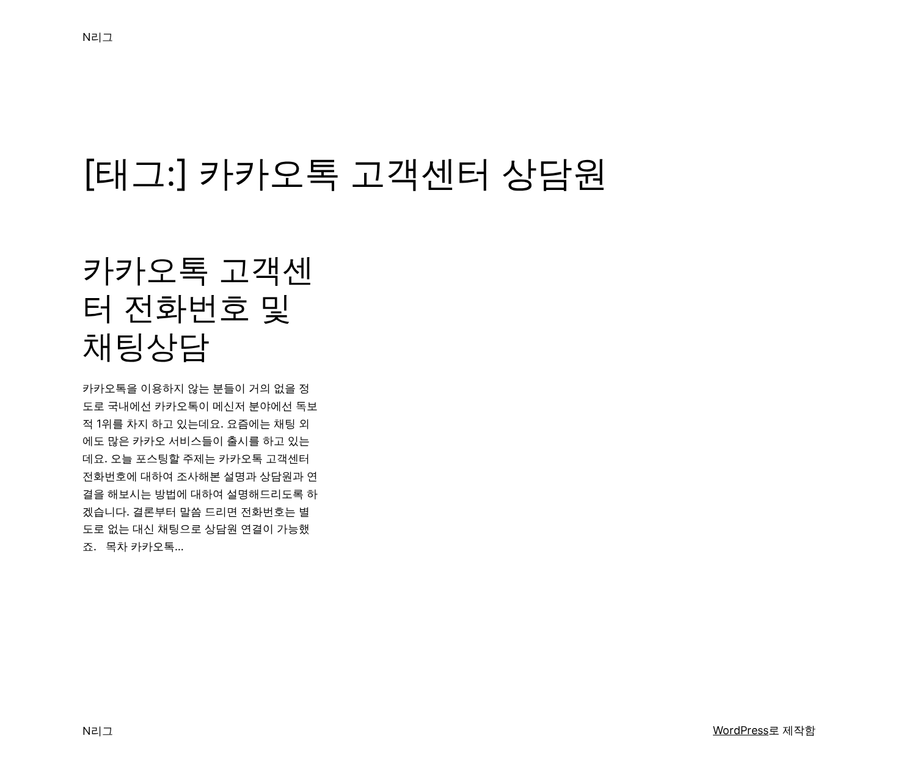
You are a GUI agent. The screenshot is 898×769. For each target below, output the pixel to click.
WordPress (740, 730)
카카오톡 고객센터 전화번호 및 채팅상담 (198, 308)
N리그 (97, 37)
